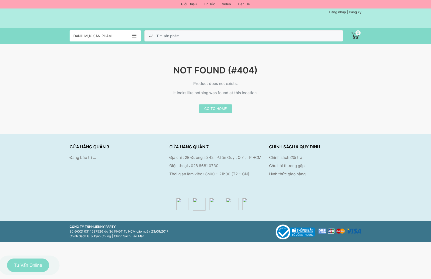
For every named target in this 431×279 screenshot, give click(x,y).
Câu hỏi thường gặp (287, 165)
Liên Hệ (244, 4)
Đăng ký (355, 12)
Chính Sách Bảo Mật (129, 236)
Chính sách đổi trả (285, 157)
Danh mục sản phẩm (92, 36)
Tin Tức (209, 4)
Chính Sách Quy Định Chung (90, 236)
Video (226, 4)
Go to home (215, 108)
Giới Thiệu (189, 4)
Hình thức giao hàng (287, 174)
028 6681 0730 (204, 165)
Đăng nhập (337, 12)
